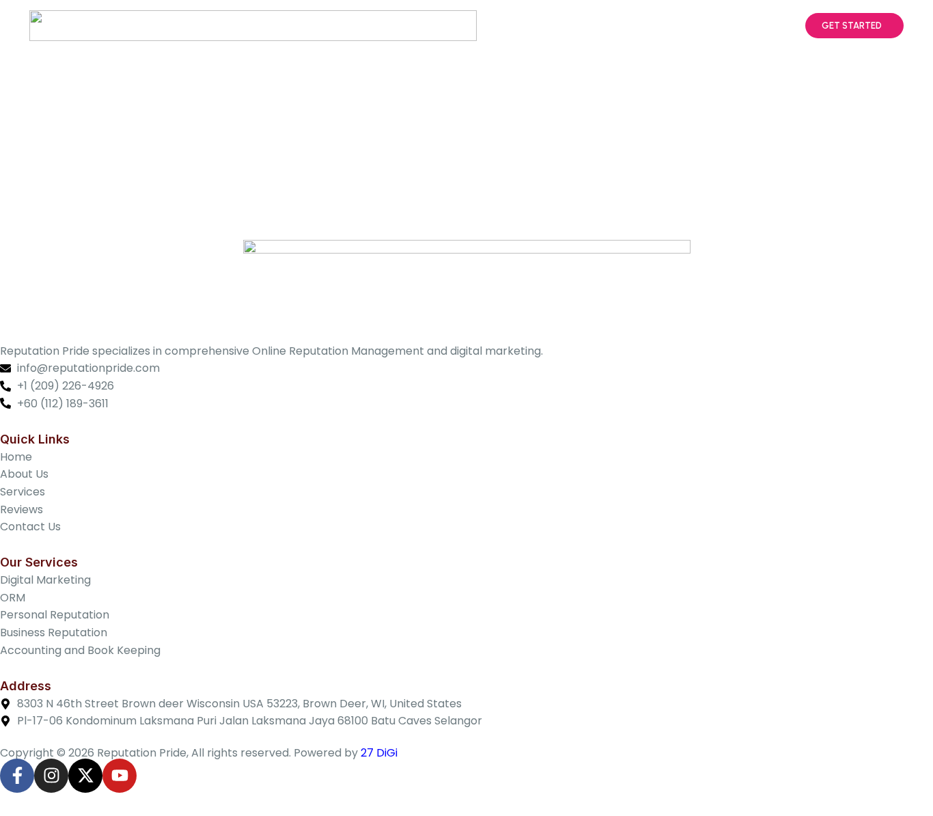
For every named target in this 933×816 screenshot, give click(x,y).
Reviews (693, 26)
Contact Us (762, 26)
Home (509, 26)
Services (630, 26)
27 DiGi (379, 753)
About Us (566, 26)
